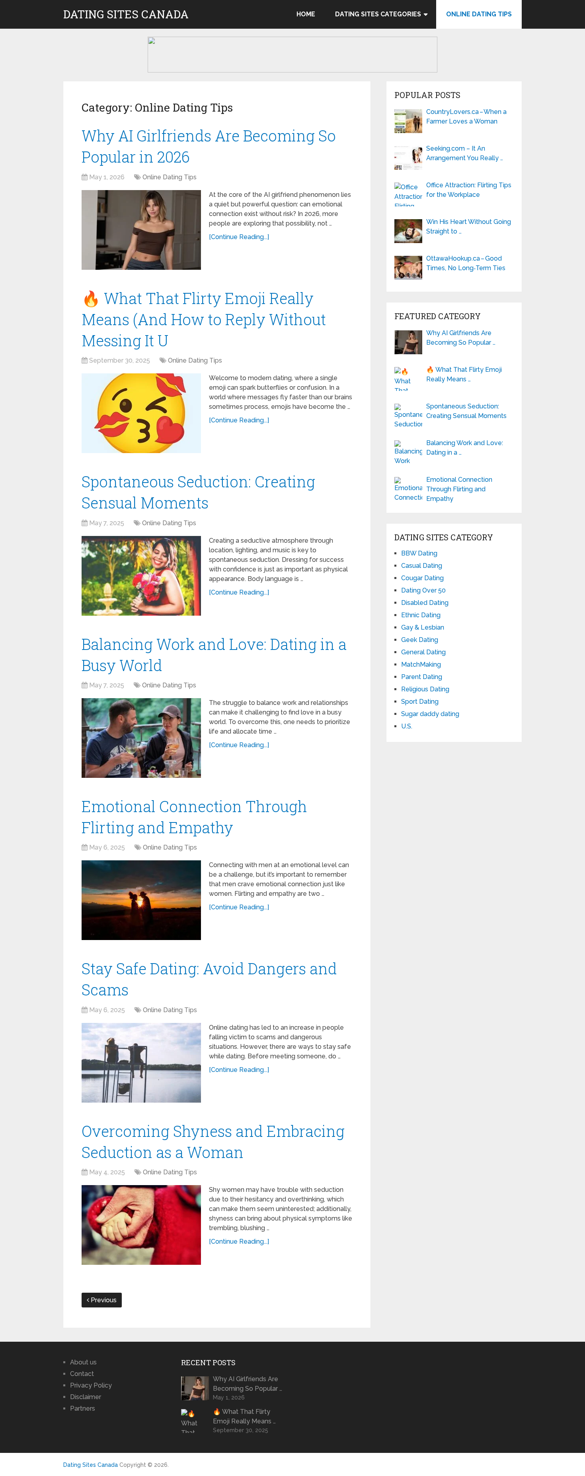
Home (305, 14)
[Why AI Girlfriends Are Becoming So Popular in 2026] (141, 230)
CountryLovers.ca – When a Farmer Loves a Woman (466, 116)
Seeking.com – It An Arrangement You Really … (464, 153)
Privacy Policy (91, 1385)
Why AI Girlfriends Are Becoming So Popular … (460, 337)
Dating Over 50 (423, 590)
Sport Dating (420, 701)
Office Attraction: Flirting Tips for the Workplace (468, 189)
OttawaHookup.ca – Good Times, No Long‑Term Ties (465, 263)
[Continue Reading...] (239, 237)
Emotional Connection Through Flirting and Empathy (459, 489)
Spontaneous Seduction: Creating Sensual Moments (466, 411)
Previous (103, 1300)
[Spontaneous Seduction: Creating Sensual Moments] (141, 576)
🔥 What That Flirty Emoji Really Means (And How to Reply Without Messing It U (204, 319)
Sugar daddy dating (430, 714)
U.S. (406, 726)
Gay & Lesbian (422, 627)
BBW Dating (419, 553)
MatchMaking (421, 664)
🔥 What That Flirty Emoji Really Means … (464, 374)
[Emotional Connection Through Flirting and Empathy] (141, 900)
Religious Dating (425, 689)
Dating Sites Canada (126, 14)
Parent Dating (421, 677)
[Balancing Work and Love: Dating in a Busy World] (141, 738)
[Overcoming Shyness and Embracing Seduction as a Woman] (141, 1225)
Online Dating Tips (479, 14)
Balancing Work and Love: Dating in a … (464, 447)
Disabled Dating (424, 602)
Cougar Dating (422, 578)
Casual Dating (421, 565)
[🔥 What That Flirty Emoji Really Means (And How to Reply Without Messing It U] (141, 413)
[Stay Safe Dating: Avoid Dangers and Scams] (141, 1063)
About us (83, 1362)
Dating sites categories (378, 14)
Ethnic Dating (421, 615)
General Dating (423, 652)
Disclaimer (85, 1397)
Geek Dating (419, 640)
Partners (82, 1408)
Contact (82, 1374)
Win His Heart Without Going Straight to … (468, 226)
